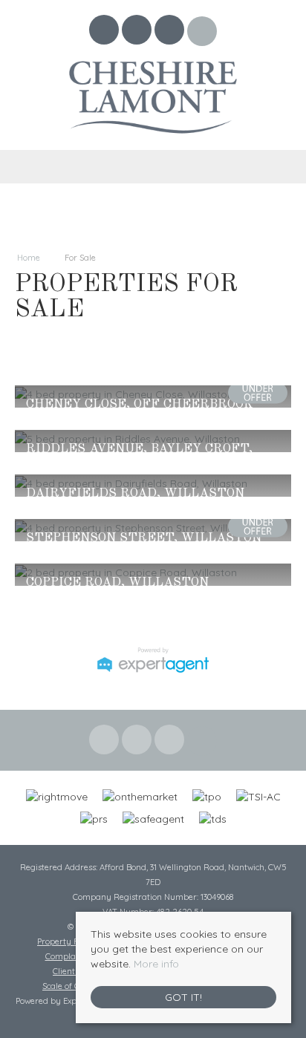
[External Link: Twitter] (138, 32)
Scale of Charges (74, 986)
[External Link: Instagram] (170, 32)
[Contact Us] (202, 31)
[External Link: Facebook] (105, 32)
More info (156, 963)
